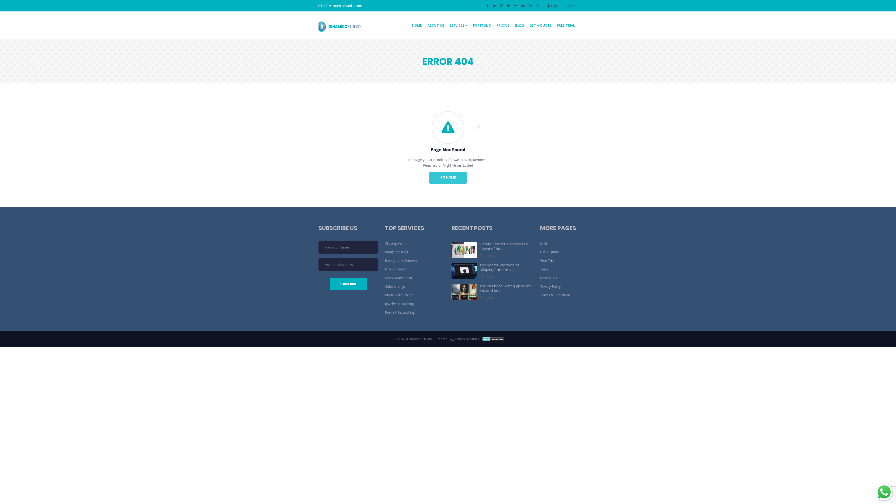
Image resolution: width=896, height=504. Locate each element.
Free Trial (566, 25)
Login (554, 6)
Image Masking (396, 252)
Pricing (503, 25)
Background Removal (401, 260)
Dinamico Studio (467, 339)
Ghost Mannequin (398, 278)
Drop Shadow (395, 269)
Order (544, 243)
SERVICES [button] (457, 25)
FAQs (544, 269)
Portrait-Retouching (400, 312)
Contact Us (548, 278)
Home (417, 25)
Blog (519, 25)
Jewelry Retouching (399, 303)
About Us (435, 25)
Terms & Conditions (555, 295)
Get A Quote (540, 25)
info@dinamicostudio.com (342, 6)
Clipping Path (395, 243)
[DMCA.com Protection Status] (493, 339)
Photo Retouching (398, 295)
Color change (395, 286)
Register (570, 6)
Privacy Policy (550, 286)
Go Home (448, 177)
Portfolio (482, 25)
